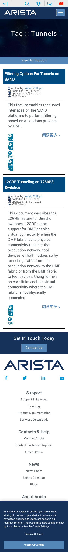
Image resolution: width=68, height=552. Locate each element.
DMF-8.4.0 (11, 313)
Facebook (6, 378)
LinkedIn (43, 378)
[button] (27, 3)
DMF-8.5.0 (11, 167)
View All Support (34, 60)
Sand (11, 139)
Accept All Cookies (34, 545)
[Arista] (20, 13)
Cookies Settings (34, 534)
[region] (34, 526)
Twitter (24, 378)
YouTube (62, 378)
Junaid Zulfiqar (33, 88)
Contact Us (34, 348)
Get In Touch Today (34, 338)
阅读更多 (50, 135)
